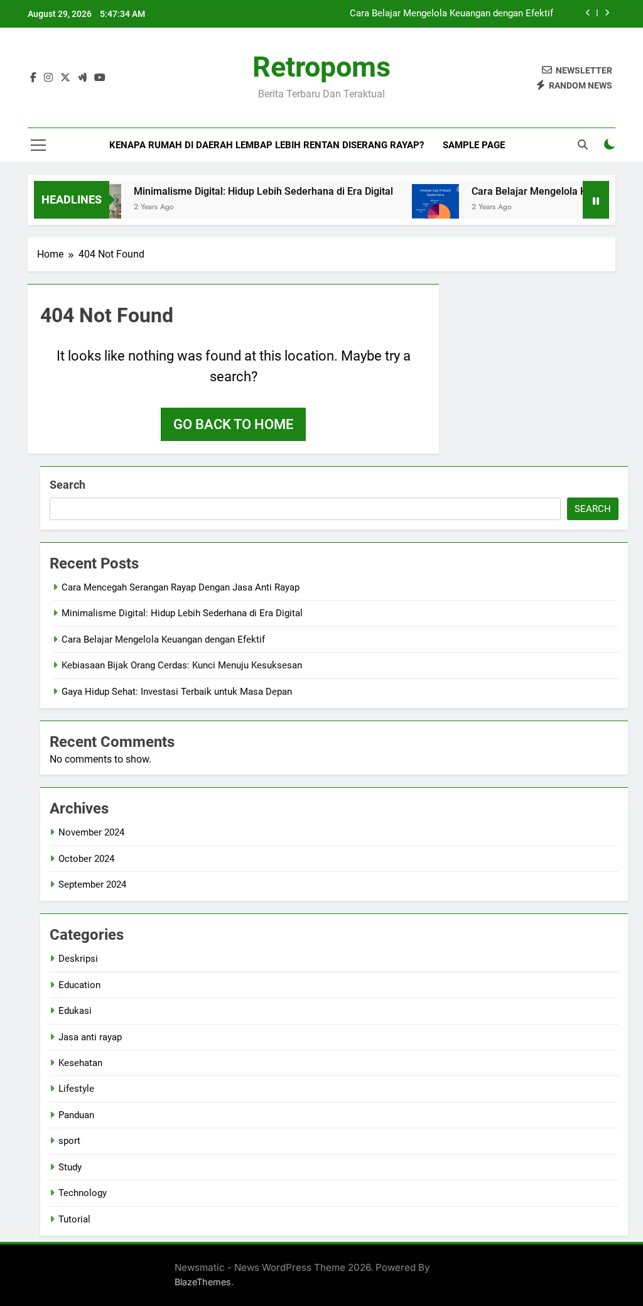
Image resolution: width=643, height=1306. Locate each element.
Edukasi (75, 1010)
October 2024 (86, 858)
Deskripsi (78, 958)
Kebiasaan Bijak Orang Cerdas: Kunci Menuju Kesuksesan (182, 665)
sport (69, 1140)
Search (67, 484)
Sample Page (474, 145)
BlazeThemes (203, 1281)
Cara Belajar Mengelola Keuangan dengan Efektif (451, 14)
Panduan (76, 1115)
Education (79, 985)
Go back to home (233, 424)
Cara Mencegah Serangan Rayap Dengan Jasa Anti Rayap (181, 587)
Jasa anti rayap (90, 1037)
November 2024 (91, 832)
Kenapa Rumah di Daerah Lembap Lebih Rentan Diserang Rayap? (266, 145)
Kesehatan (80, 1063)
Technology (82, 1193)
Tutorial (74, 1219)
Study (70, 1167)
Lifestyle (76, 1088)
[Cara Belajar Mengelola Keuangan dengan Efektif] (422, 207)
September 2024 (92, 884)
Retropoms (321, 67)
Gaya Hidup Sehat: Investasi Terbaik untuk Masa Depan (177, 691)
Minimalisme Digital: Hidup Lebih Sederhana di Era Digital (250, 191)
